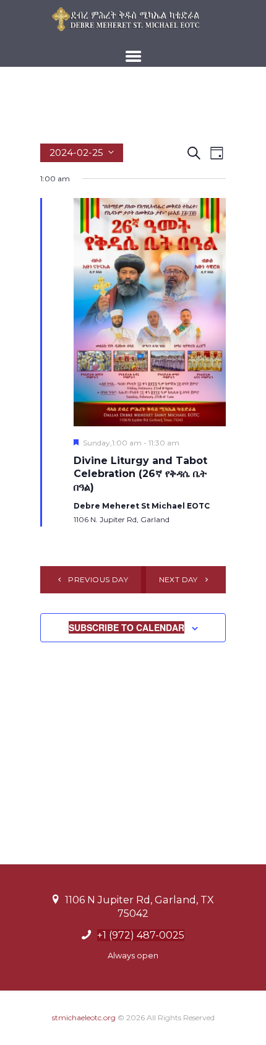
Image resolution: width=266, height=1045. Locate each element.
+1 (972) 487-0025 (140, 935)
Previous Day (98, 579)
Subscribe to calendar (126, 627)
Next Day (178, 579)
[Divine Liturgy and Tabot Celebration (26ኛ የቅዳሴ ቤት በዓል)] (150, 312)
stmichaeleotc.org (84, 1017)
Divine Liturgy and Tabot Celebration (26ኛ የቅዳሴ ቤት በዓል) (140, 474)
